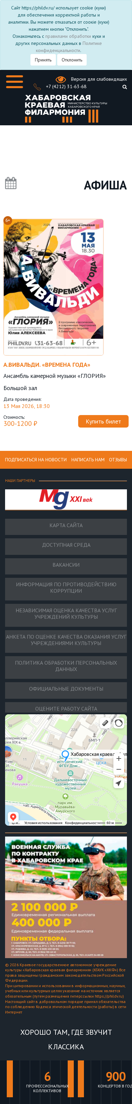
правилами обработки (68, 36)
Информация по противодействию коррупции (66, 587)
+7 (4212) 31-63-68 (66, 86)
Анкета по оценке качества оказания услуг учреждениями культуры (66, 640)
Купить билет (103, 421)
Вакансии (66, 565)
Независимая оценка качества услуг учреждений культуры (66, 613)
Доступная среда (66, 545)
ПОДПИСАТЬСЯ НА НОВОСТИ (36, 460)
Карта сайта (66, 525)
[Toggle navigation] (14, 82)
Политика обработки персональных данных (66, 666)
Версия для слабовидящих (98, 79)
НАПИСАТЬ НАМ (88, 460)
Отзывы (118, 460)
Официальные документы (66, 689)
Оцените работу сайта (66, 708)
